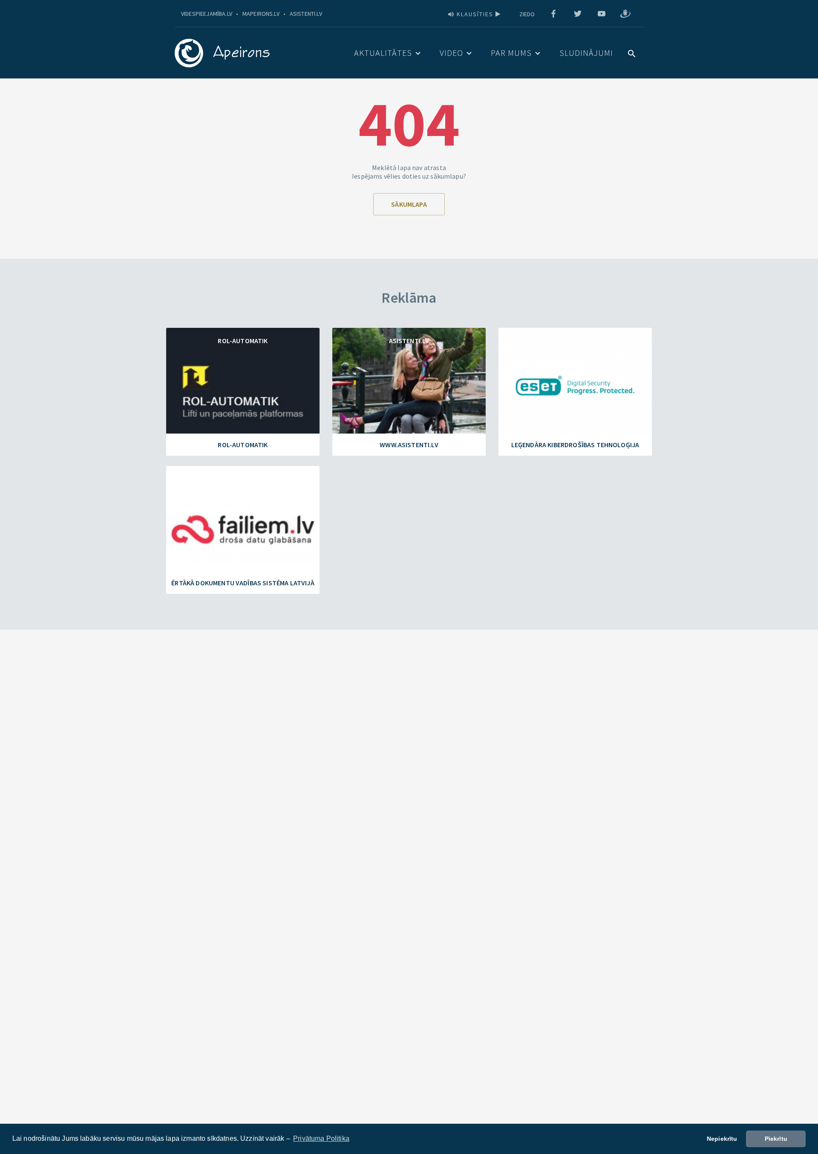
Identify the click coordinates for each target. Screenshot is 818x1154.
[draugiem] (625, 14)
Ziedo (527, 14)
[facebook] (553, 14)
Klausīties (475, 14)
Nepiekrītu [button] (722, 1138)
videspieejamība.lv (206, 13)
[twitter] (578, 14)
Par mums (511, 52)
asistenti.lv (306, 13)
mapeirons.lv (260, 13)
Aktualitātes (383, 52)
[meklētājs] (632, 52)
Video (451, 52)
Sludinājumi (586, 52)
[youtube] (601, 14)
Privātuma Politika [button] (321, 1138)
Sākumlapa (408, 204)
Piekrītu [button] (776, 1138)
